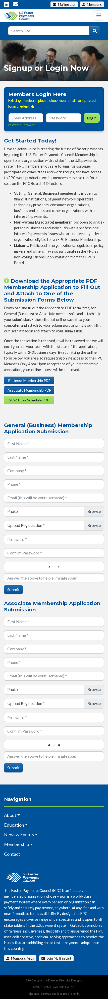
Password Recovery (21, 124)
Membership (16, 844)
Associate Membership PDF (29, 390)
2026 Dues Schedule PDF (29, 400)
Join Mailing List (58, 958)
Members (94, 4)
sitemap (34, 993)
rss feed (63, 993)
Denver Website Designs (65, 980)
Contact (12, 854)
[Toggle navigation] (98, 15)
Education (14, 825)
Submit (13, 589)
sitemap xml (49, 993)
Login (91, 117)
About (10, 815)
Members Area (22, 958)
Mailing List (67, 4)
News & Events (19, 834)
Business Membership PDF (29, 380)
